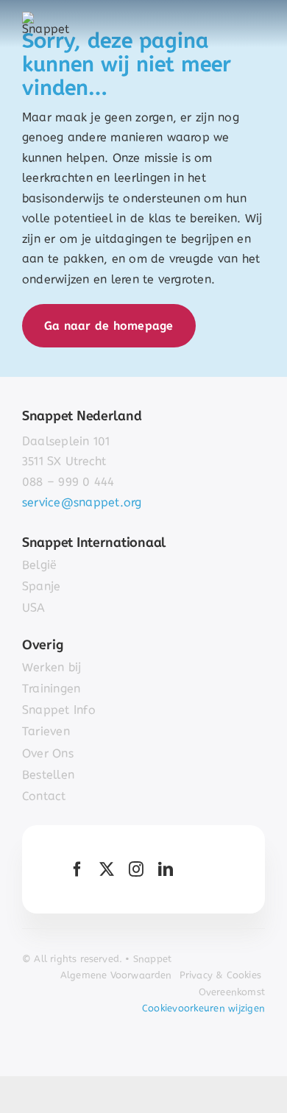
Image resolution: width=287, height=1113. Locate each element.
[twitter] (106, 869)
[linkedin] (165, 869)
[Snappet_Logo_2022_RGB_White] (49, 17)
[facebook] (77, 869)
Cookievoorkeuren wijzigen (203, 1008)
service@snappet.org (82, 502)
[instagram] (136, 869)
